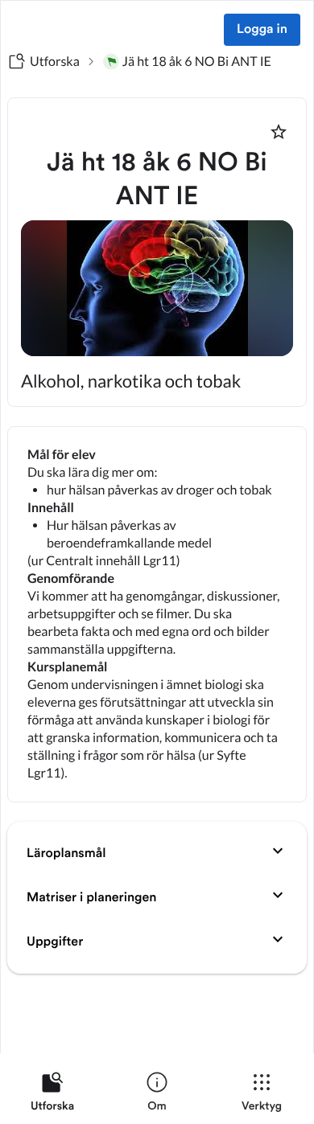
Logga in (262, 29)
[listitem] (52, 1095)
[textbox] (157, 614)
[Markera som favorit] (278, 131)
